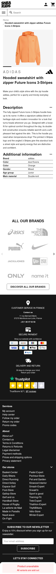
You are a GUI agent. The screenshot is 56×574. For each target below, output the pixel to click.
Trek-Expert (35, 500)
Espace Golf (8, 486)
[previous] (2, 254)
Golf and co (8, 497)
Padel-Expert (36, 472)
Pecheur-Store (37, 475)
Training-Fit (35, 497)
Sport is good (36, 493)
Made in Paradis (11, 511)
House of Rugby (11, 504)
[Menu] (3, 12)
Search (17, 12)
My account (8, 411)
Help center (8, 414)
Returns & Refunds (12, 446)
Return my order (10, 421)
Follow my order (10, 418)
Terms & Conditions (12, 443)
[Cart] (53, 4)
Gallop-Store (9, 493)
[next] (54, 254)
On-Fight (7, 518)
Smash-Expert (36, 486)
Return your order (28, 372)
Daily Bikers (8, 475)
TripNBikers (35, 507)
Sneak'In (34, 490)
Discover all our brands (28, 286)
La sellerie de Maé (12, 507)
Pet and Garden (37, 479)
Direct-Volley (9, 483)
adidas (12, 71)
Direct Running (10, 479)
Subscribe (28, 548)
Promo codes (9, 425)
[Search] (11, 12)
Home (6, 19)
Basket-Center (10, 472)
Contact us (28, 312)
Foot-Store (8, 490)
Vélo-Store (34, 511)
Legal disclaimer (11, 450)
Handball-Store (10, 500)
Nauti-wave (8, 515)
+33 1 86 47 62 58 (28, 321)
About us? (7, 436)
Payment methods (12, 453)
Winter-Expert (36, 515)
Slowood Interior (38, 483)
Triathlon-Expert (37, 504)
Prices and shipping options (17, 457)
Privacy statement (11, 460)
